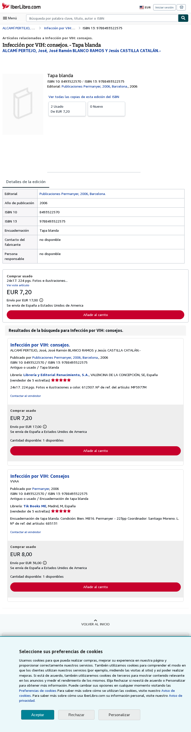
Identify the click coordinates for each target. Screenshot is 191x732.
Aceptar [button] (37, 715)
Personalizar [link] (119, 714)
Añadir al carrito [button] (95, 315)
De (60, 108)
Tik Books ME (34, 506)
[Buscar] (183, 18)
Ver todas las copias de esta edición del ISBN (83, 97)
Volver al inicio (95, 624)
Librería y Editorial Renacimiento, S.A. (56, 375)
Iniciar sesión (164, 7)
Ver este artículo (18, 285)
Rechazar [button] (76, 715)
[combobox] (102, 18)
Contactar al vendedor (25, 396)
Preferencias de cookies (37, 690)
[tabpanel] (93, 226)
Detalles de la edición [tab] (26, 181)
